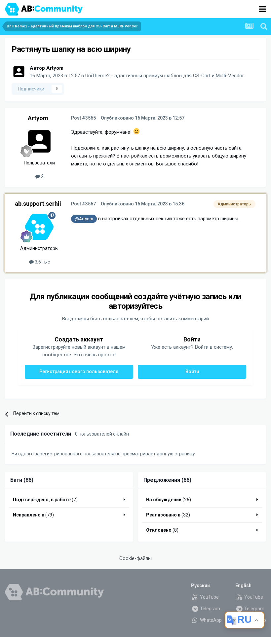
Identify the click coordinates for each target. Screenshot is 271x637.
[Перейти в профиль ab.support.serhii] (39, 227)
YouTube (209, 597)
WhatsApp (210, 620)
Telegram (209, 608)
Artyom (54, 68)
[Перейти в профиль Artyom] (19, 71)
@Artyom (84, 218)
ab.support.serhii (38, 203)
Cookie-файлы (135, 558)
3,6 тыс (42, 262)
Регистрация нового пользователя (78, 371)
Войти (192, 371)
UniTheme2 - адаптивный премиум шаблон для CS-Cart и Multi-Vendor (164, 76)
